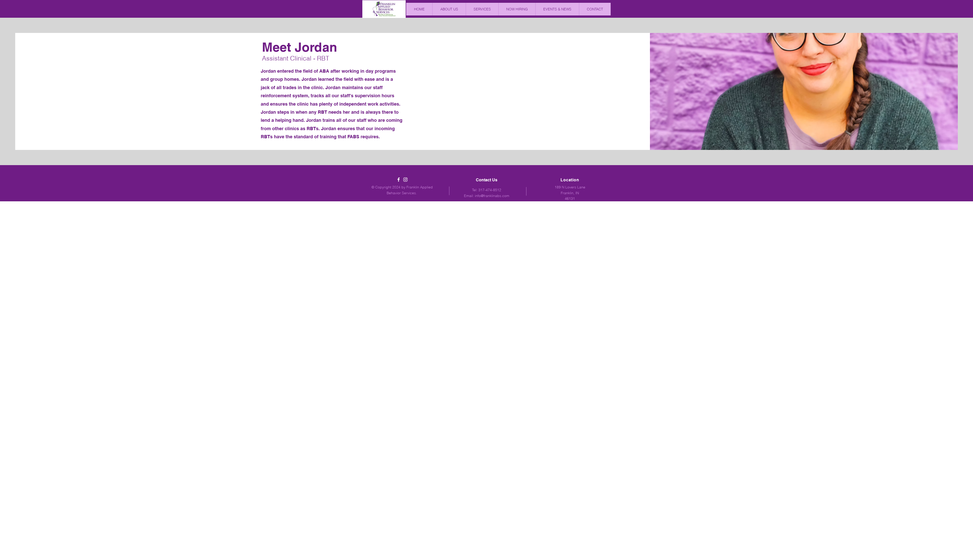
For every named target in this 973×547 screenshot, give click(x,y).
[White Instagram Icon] (405, 179)
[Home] (384, 8)
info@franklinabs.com (492, 195)
